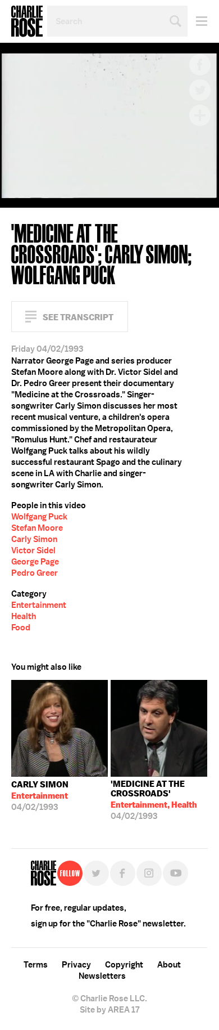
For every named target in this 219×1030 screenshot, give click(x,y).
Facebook (200, 64)
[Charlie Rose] (43, 873)
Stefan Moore (37, 528)
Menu (197, 21)
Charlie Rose (27, 21)
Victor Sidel (33, 550)
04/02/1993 (40, 796)
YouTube (175, 873)
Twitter (200, 90)
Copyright (124, 964)
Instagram (149, 873)
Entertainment (38, 605)
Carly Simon (34, 539)
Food (20, 627)
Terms (36, 964)
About (169, 964)
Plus (200, 115)
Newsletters (102, 976)
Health (23, 616)
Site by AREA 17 (109, 1009)
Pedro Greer (34, 573)
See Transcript (78, 317)
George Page (35, 561)
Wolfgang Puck (39, 516)
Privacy (76, 964)
